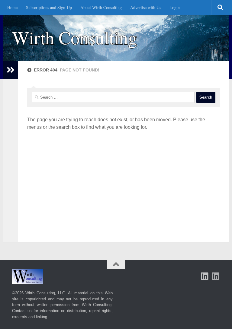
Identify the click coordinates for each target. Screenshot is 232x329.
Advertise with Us (145, 7)
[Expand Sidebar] (10, 70)
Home (12, 7)
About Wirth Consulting (101, 7)
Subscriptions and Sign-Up (49, 7)
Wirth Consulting (74, 37)
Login (174, 7)
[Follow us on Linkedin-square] (205, 276)
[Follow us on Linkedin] (215, 276)
